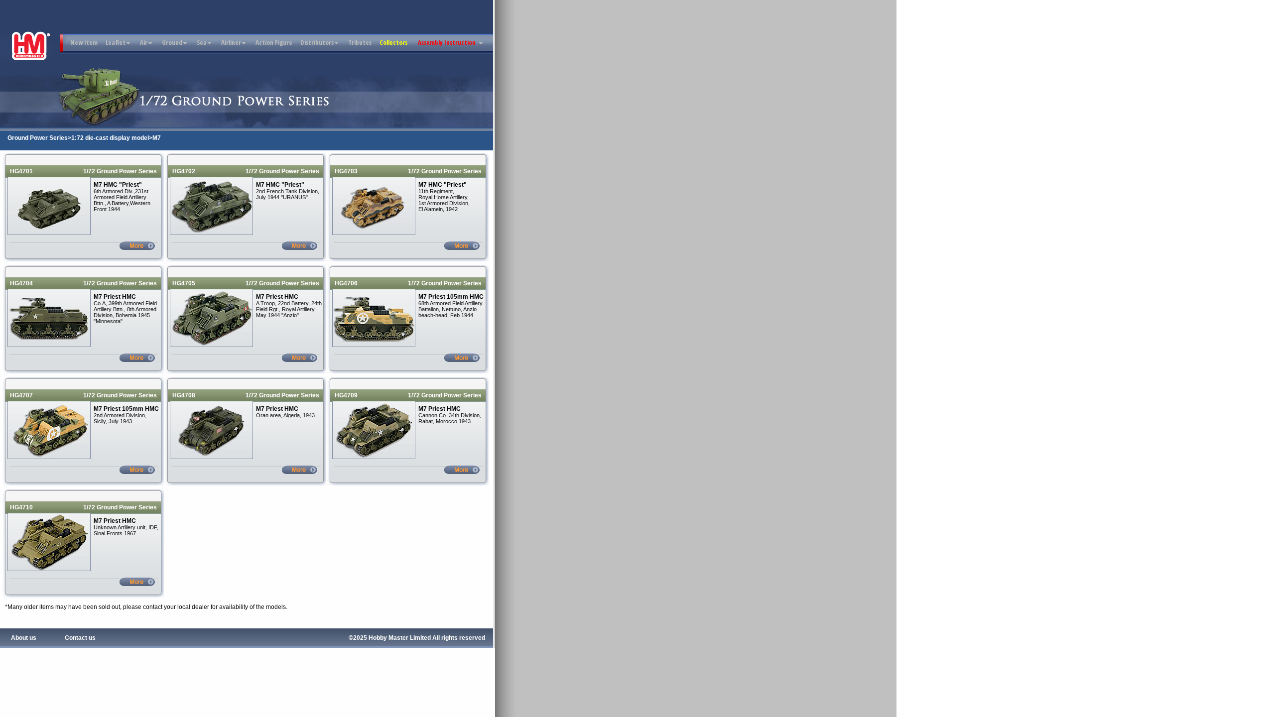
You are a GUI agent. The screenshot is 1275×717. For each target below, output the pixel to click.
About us (23, 637)
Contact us (80, 637)
